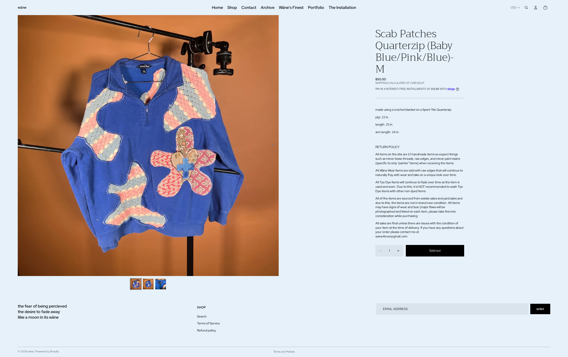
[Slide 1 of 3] (135, 284)
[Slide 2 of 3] (148, 284)
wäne (31, 351)
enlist (540, 309)
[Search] (526, 7)
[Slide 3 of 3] (160, 284)
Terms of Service (208, 323)
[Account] (535, 7)
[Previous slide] (23, 145)
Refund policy (206, 330)
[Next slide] (274, 145)
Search (202, 316)
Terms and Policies (284, 351)
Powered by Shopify (47, 351)
